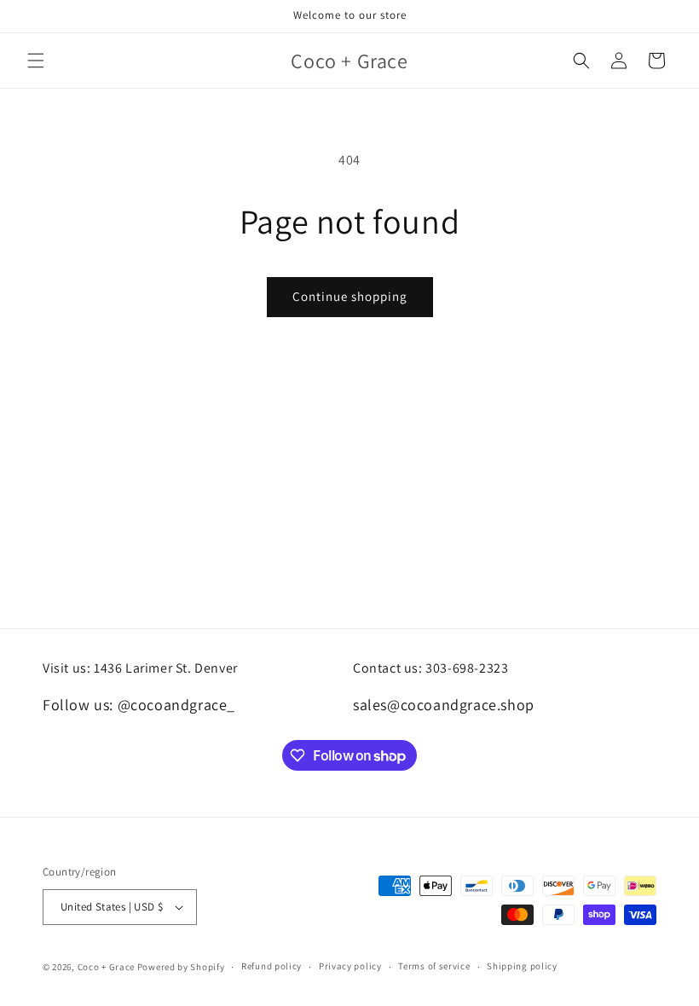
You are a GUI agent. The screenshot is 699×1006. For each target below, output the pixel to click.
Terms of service (434, 966)
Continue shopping (349, 296)
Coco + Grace (106, 967)
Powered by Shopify (181, 967)
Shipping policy (522, 966)
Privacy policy (350, 966)
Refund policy (271, 966)
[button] (36, 60)
